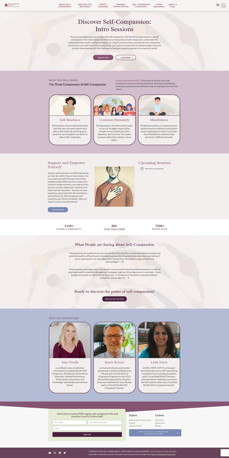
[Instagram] (55, 453)
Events (132, 423)
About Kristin (135, 425)
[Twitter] (65, 453)
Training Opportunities (120, 5)
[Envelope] (50, 453)
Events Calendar (103, 5)
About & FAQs (173, 5)
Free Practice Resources (85, 5)
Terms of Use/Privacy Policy (159, 451)
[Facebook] (60, 453)
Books (158, 425)
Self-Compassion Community (141, 5)
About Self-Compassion (64, 5)
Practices (159, 420)
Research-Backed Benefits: (128, 80)
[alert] (161, 168)
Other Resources (159, 5)
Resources (160, 423)
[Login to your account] (223, 5)
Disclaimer (173, 451)
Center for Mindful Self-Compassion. (163, 454)
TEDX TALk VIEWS (114, 229)
